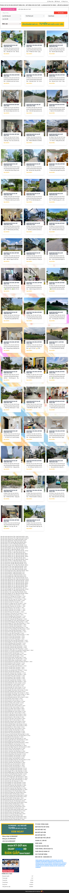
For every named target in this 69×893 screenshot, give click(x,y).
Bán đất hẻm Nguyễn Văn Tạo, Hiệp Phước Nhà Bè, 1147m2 (56, 313)
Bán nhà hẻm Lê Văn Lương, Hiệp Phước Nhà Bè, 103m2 (34, 431)
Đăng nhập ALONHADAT (10, 836)
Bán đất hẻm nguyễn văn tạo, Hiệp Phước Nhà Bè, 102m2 (33, 194)
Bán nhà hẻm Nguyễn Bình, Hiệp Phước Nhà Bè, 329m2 (57, 402)
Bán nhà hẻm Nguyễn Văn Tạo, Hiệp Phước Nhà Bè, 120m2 (10, 164)
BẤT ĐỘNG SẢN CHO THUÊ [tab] (24, 9)
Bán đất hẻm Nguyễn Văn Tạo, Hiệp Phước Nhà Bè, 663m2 (10, 372)
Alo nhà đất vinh (46, 865)
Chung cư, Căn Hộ (40, 840)
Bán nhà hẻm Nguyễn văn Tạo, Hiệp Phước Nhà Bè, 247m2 (33, 253)
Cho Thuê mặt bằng (41, 854)
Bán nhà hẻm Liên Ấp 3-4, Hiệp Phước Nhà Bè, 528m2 (56, 342)
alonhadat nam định (53, 865)
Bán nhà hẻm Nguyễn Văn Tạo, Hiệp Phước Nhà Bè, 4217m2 (10, 224)
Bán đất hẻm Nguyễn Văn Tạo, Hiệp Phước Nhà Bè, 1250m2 (56, 135)
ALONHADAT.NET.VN (46, 5)
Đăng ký (58, 1)
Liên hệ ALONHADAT (63, 5)
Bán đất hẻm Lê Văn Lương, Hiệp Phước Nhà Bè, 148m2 (57, 224)
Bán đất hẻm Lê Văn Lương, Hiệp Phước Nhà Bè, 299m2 (34, 342)
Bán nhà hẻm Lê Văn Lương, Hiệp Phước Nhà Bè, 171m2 (11, 283)
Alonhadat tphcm (62, 864)
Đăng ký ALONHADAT (9, 839)
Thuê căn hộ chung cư (42, 851)
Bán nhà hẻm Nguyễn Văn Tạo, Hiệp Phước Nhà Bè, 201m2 (10, 46)
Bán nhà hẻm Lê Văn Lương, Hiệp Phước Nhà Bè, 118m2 (34, 46)
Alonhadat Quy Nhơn (39, 862)
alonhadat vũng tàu (39, 865)
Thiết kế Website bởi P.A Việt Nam (32, 891)
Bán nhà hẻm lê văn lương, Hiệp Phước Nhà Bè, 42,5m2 (57, 75)
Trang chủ (3, 5)
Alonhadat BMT (44, 861)
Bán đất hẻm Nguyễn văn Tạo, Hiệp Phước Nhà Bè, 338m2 (10, 194)
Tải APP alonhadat (53, 860)
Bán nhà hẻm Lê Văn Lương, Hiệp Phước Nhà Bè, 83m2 (57, 431)
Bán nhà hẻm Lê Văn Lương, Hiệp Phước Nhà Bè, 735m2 (34, 491)
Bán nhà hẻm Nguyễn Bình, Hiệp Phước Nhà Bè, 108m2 (11, 105)
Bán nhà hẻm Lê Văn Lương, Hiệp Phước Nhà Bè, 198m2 (34, 372)
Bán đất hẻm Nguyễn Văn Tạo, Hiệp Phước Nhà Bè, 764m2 (33, 135)
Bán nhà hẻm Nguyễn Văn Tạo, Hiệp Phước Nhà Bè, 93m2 (33, 402)
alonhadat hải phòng (48, 864)
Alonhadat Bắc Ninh (51, 861)
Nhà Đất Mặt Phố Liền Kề (42, 837)
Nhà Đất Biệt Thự (40, 829)
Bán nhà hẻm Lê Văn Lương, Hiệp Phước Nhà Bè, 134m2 (34, 283)
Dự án (9, 5)
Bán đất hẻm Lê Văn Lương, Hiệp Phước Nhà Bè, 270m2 (34, 313)
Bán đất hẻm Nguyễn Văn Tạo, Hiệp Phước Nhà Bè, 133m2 (56, 461)
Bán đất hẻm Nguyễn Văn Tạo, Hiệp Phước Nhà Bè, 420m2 (33, 520)
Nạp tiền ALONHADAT (48, 862)
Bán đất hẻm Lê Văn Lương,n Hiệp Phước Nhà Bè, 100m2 (12, 75)
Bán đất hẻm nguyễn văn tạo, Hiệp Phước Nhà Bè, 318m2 (56, 46)
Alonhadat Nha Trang (59, 861)
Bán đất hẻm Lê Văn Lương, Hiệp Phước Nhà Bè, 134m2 (57, 283)
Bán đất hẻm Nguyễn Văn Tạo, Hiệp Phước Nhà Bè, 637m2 (56, 253)
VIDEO (19, 849)
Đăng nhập (51, 1)
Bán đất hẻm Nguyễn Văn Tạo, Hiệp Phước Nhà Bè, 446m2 (10, 491)
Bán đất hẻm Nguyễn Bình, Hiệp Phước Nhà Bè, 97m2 (34, 461)
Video (54, 5)
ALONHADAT (38, 867)
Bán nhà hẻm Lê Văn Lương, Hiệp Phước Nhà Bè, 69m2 (11, 520)
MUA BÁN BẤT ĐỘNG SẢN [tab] (8, 9)
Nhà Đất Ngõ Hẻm (40, 832)
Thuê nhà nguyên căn (42, 846)
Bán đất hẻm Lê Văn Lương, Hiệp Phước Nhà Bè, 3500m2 (11, 253)
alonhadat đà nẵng (40, 864)
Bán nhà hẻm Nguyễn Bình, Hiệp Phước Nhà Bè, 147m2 (57, 105)
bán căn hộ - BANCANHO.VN (43, 857)
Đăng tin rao (65, 1)
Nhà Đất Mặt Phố (40, 835)
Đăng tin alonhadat (46, 860)
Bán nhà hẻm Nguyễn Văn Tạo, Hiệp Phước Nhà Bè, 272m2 (10, 431)
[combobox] (11, 16)
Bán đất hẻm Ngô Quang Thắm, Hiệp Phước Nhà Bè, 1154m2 (33, 105)
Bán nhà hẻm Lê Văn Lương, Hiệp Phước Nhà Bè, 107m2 (57, 491)
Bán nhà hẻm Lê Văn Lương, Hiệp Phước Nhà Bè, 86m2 (11, 342)
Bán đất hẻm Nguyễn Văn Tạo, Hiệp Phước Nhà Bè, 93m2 (10, 313)
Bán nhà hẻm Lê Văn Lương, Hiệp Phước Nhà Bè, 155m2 (34, 75)
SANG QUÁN (38, 843)
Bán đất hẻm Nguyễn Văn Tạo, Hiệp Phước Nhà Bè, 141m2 (10, 461)
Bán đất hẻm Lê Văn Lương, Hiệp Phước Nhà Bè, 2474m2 (57, 372)
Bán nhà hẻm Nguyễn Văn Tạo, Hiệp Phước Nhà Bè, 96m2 (33, 164)
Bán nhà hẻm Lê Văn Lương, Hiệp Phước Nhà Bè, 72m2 (11, 135)
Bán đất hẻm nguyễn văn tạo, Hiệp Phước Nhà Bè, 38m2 (56, 194)
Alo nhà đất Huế (56, 864)
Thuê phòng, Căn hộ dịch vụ (44, 848)
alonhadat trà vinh (61, 865)
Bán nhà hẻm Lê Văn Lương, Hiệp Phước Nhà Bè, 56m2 (57, 164)
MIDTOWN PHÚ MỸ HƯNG (42, 826)
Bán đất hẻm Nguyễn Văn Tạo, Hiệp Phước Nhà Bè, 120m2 (10, 402)
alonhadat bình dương (57, 862)
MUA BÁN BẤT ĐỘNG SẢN (18, 5)
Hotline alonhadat (39, 860)
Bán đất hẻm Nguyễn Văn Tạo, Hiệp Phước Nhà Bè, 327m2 (33, 224)
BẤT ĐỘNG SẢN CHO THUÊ (33, 5)
